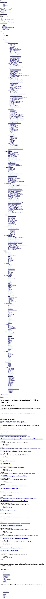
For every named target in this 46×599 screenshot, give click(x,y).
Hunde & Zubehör (11, 218)
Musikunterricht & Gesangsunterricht (15, 243)
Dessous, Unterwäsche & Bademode (17, 116)
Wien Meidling (10, 384)
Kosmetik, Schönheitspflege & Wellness (15, 194)
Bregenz (9, 364)
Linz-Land (10, 312)
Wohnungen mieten (11, 168)
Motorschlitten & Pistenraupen (13, 164)
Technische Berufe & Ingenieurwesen (15, 206)
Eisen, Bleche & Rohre (14, 92)
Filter (1, 15)
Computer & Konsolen (12, 67)
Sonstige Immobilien (11, 182)
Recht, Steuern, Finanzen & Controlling (15, 202)
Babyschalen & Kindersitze (15, 52)
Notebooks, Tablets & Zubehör (16, 73)
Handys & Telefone (11, 104)
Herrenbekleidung (13, 112)
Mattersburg (10, 258)
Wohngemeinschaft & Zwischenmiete (15, 173)
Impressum (5, 582)
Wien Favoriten (10, 372)
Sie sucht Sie (12, 233)
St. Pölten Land (11, 295)
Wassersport (12, 140)
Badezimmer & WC (14, 125)
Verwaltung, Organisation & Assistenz (15, 208)
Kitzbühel (9, 355)
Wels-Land (10, 323)
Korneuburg (10, 284)
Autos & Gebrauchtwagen (13, 152)
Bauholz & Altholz (13, 91)
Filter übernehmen (3, 23)
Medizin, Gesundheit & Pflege (13, 198)
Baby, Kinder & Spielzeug (13, 48)
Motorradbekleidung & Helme (13, 158)
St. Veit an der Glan (11, 270)
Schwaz (9, 360)
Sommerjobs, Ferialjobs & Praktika (14, 204)
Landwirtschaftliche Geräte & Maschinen (15, 149)
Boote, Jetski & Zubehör (12, 156)
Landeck (9, 357)
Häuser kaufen (10, 171)
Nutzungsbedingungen (7, 579)
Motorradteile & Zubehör (12, 157)
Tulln (9, 296)
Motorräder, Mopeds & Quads (13, 154)
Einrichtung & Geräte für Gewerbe (14, 123)
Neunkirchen (10, 291)
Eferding (9, 305)
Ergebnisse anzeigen (4, 394)
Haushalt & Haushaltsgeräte (13, 78)
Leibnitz (9, 342)
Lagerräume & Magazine (12, 180)
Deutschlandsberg (11, 333)
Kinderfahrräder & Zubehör (15, 57)
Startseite (4, 594)
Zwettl (9, 302)
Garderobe (12, 128)
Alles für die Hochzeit (14, 120)
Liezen (9, 344)
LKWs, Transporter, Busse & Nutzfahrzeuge (16, 159)
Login (4, 6)
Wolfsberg (10, 274)
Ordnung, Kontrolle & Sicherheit (14, 199)
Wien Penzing (10, 387)
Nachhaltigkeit (5, 576)
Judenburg (10, 340)
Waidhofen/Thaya (11, 298)
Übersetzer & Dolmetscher (13, 247)
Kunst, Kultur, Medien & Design (14, 195)
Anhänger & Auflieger (12, 162)
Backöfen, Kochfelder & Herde (16, 80)
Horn (9, 283)
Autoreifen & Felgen (12, 153)
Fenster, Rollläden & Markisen (16, 96)
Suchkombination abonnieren (6, 409)
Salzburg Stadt (10, 326)
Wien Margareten (11, 382)
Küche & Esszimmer (14, 129)
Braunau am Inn (11, 304)
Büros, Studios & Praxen (12, 176)
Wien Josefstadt (11, 378)
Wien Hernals (10, 375)
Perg (8, 313)
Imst (8, 352)
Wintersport (12, 141)
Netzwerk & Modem (14, 72)
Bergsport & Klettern (14, 137)
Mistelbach (10, 289)
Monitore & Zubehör (14, 71)
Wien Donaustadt (11, 371)
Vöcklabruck (10, 320)
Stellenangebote (11, 210)
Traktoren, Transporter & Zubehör (14, 160)
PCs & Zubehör (13, 74)
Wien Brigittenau (11, 369)
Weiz (9, 350)
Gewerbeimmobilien (11, 172)
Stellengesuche (10, 211)
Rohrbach (9, 315)
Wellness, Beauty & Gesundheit (14, 147)
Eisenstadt (10, 253)
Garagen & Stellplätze (12, 179)
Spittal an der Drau (11, 269)
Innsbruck (9, 353)
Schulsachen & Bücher (14, 59)
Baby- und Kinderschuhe (15, 50)
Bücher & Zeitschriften (14, 64)
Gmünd (9, 280)
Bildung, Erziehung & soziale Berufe (15, 189)
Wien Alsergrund (11, 368)
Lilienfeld (9, 287)
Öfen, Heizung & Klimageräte (16, 86)
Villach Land (10, 272)
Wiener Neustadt (11, 300)
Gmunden (9, 307)
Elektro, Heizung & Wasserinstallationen (17, 93)
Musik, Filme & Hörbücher (15, 65)
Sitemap (4, 581)
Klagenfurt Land (11, 267)
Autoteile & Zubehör (12, 155)
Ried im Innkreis (11, 314)
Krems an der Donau (12, 285)
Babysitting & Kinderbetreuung (14, 184)
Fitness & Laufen (13, 138)
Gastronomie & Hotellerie (12, 177)
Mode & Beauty (11, 109)
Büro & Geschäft (13, 126)
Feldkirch (9, 366)
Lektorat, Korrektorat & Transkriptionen (15, 242)
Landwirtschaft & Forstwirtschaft (14, 178)
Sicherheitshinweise (6, 575)
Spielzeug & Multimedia (14, 60)
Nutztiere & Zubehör (12, 221)
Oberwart (9, 261)
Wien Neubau (10, 385)
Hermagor (10, 265)
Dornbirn (9, 365)
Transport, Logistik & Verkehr (13, 207)
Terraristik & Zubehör (12, 224)
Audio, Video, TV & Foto (13, 43)
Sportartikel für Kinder (14, 61)
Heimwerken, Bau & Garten (13, 90)
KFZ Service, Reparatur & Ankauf (14, 239)
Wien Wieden (10, 392)
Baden (9, 277)
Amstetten (10, 276)
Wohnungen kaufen (11, 169)
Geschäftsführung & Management (14, 191)
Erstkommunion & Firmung (15, 117)
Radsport (11, 139)
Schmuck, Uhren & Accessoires (16, 115)
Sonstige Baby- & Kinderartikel (16, 62)
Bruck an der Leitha (11, 278)
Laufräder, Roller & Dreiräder (15, 56)
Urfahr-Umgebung (11, 319)
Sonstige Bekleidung (14, 122)
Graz (9, 337)
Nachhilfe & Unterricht (12, 244)
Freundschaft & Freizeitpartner (13, 227)
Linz (8, 311)
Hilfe (4, 4)
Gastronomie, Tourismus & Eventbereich (15, 190)
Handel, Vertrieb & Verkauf (13, 192)
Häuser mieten (10, 170)
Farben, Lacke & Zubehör (15, 94)
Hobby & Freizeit (11, 143)
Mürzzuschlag (10, 346)
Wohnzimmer (12, 132)
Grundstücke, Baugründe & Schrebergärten (16, 181)
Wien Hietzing (10, 376)
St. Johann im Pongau (12, 328)
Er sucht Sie (12, 230)
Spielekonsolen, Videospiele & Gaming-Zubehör (19, 75)
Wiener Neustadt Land (12, 301)
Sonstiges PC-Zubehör (14, 76)
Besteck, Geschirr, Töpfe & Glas (16, 79)
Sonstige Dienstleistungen (12, 249)
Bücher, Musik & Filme (12, 63)
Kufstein (9, 356)
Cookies (4, 580)
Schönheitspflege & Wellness (13, 246)
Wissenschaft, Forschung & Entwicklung (15, 209)
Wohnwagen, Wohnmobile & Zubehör (15, 165)
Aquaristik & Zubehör (12, 216)
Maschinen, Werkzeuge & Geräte (16, 101)
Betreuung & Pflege (11, 236)
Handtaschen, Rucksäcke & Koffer (16, 114)
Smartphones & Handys (14, 105)
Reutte (9, 359)
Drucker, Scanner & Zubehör (15, 70)
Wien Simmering (11, 390)
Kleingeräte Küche (13, 84)
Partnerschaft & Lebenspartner (13, 229)
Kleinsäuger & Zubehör (12, 220)
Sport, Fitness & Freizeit (12, 135)
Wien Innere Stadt (11, 377)
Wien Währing (10, 391)
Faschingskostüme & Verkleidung (16, 119)
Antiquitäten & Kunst (14, 144)
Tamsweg (9, 329)
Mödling (9, 290)
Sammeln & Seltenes (14, 146)
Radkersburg (10, 347)
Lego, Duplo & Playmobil (15, 58)
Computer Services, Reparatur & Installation (16, 237)
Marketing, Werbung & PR (13, 197)
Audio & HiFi (12, 44)
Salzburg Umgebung (12, 327)
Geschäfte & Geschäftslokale (13, 175)
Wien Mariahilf (10, 383)
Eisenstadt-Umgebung (12, 255)
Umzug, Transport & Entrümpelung (14, 248)
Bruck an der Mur (11, 332)
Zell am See (10, 330)
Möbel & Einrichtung (12, 124)
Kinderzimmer (13, 54)
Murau (9, 345)
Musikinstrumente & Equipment (16, 66)
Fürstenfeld (10, 336)
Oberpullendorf (10, 260)
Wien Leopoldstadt (11, 380)
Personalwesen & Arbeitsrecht (13, 200)
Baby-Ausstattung (13, 51)
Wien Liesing (10, 381)
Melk (9, 288)
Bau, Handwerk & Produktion (13, 186)
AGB (4, 578)
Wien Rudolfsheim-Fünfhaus (13, 389)
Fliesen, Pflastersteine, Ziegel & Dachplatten (18, 97)
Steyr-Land (10, 318)
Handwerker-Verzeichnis (12, 238)
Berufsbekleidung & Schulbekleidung (17, 118)
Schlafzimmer (12, 131)
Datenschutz (5, 577)
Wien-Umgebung (11, 299)
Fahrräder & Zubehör (12, 77)
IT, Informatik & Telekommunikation (15, 193)
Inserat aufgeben (3, 2)
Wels (9, 322)
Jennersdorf (10, 257)
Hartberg (9, 339)
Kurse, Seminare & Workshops (13, 240)
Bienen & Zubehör (11, 217)
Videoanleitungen (6, 574)
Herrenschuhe (12, 113)
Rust (8, 262)
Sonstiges (12, 47)
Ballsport (11, 136)
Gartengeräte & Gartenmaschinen (16, 98)
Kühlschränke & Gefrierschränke (16, 82)
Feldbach (9, 335)
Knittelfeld (10, 341)
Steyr (9, 317)
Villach (9, 271)
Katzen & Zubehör (11, 219)
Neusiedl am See (11, 259)
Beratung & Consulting (12, 187)
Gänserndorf (10, 279)
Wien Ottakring (10, 386)
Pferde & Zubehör (11, 222)
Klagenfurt (10, 266)
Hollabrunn (10, 282)
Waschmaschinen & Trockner (15, 88)
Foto (11, 45)
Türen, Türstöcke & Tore (15, 102)
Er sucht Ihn (12, 232)
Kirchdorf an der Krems (12, 310)
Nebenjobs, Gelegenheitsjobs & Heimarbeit (16, 212)
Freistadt (9, 306)
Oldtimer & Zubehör (11, 163)
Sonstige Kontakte (11, 234)
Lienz (9, 358)
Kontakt (4, 571)
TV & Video (12, 46)
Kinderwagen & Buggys (14, 53)
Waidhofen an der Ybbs (12, 297)
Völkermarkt (10, 273)
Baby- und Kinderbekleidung (15, 49)
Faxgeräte (12, 107)
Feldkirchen (10, 264)
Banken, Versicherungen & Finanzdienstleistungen (17, 185)
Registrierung (5, 5)
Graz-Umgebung (11, 338)
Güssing (9, 256)
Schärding (10, 316)
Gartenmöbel (12, 100)
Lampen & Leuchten (14, 130)
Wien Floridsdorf (11, 373)
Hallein (9, 325)
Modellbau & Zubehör (14, 145)
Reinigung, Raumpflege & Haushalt (14, 203)
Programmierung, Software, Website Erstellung (16, 245)
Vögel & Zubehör (11, 223)
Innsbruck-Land (11, 354)
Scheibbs (9, 292)
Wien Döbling (10, 370)
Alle (6, 40)
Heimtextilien (12, 85)
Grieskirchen (10, 309)
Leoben (9, 343)
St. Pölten (9, 293)
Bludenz (9, 363)
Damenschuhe (12, 111)
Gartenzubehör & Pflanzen (15, 99)
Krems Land (10, 286)
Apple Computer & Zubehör (15, 69)
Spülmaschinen (13, 87)
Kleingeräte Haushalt (14, 83)
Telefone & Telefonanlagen (15, 106)
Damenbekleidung (13, 110)
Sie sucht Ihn (12, 231)
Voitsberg (9, 349)
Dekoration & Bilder (14, 127)
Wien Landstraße (11, 379)
